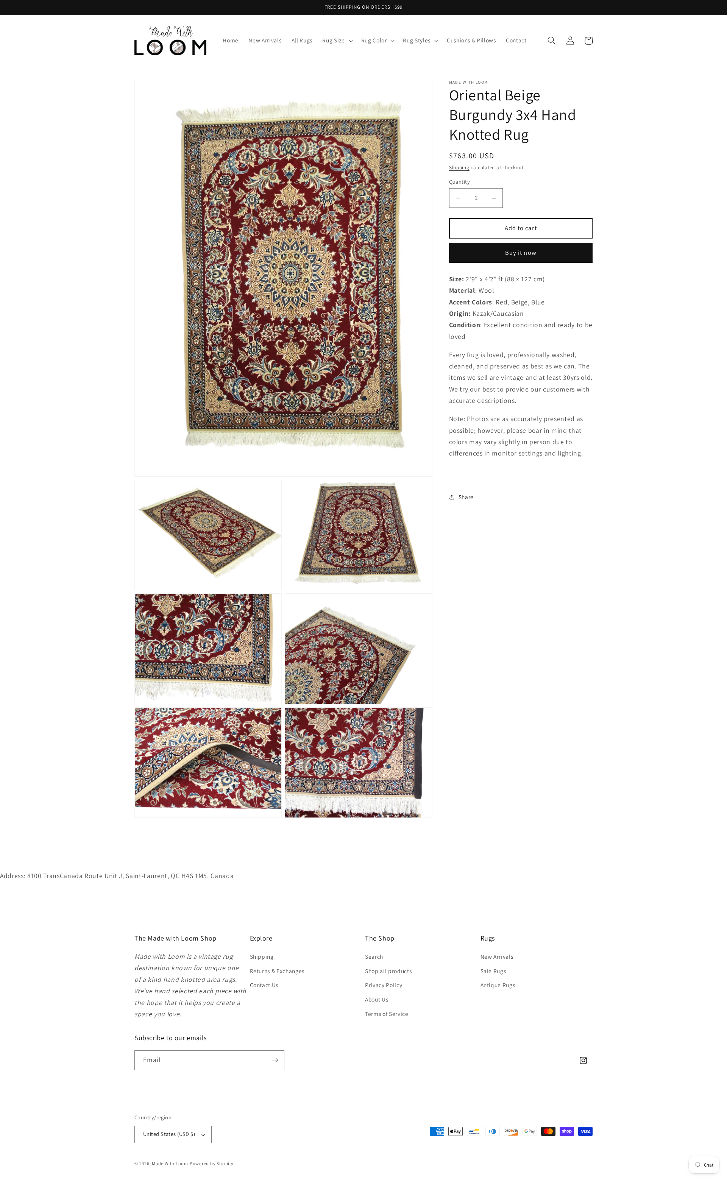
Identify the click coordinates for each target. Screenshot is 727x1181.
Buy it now (521, 252)
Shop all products (388, 971)
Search (374, 956)
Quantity (459, 181)
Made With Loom (170, 1163)
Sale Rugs (493, 971)
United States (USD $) (169, 1133)
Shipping (459, 167)
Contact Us (264, 985)
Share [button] (466, 497)
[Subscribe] (275, 1060)
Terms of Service (387, 1013)
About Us (376, 999)
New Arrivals (497, 956)
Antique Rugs (498, 985)
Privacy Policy (383, 985)
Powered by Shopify (212, 1163)
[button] (336, 40)
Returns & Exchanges (277, 971)
